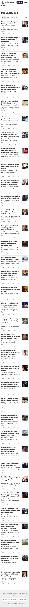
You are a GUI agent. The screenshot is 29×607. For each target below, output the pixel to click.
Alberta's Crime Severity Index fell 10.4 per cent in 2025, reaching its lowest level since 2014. (10, 468)
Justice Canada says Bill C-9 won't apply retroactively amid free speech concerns (10, 495)
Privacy (15, 593)
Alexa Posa (8, 190)
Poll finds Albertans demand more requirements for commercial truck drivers (10, 87)
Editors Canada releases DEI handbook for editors (9, 399)
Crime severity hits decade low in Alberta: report (10, 464)
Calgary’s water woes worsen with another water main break (10, 542)
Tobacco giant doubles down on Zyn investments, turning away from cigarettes (10, 433)
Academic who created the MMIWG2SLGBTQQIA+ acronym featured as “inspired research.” (10, 273)
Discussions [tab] (14, 17)
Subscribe (19, 2)
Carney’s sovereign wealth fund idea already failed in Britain (10, 166)
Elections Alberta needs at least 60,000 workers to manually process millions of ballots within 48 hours (10, 123)
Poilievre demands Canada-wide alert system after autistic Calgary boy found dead (10, 384)
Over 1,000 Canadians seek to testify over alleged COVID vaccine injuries (10, 212)
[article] (14, 28)
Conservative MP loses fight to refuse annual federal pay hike (9, 243)
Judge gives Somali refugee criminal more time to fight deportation (10, 321)
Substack (6, 603)
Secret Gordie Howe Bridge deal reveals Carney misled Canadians (10, 558)
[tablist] (9, 17)
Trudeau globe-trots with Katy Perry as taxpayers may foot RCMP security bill (10, 71)
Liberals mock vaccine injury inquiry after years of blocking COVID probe (10, 352)
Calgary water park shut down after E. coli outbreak (10, 258)
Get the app (22, 599)
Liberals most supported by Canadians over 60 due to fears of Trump (10, 574)
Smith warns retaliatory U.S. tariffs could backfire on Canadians (10, 39)
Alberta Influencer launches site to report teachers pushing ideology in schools (10, 135)
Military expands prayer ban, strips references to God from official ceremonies (9, 418)
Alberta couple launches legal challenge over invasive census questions (10, 103)
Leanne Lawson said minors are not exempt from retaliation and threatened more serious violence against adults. (10, 60)
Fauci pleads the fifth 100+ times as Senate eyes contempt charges (10, 449)
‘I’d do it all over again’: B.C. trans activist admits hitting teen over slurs (10, 55)
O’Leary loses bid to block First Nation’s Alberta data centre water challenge (10, 182)
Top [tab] (8, 17)
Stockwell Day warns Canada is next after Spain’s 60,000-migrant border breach (10, 337)
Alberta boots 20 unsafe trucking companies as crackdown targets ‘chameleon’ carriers (9, 305)
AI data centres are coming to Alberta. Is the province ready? (10, 368)
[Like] (2, 97)
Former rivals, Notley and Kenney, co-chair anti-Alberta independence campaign (9, 24)
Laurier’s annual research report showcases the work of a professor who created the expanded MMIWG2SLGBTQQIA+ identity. (10, 278)
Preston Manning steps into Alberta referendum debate (10, 197)
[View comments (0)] (8, 97)
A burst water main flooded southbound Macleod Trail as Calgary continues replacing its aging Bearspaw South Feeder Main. (9, 547)
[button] (3, 5)
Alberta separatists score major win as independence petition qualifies (10, 510)
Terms (19, 593)
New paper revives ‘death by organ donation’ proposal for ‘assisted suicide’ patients (9, 526)
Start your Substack (10, 599)
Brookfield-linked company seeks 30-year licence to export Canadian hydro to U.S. (10, 479)
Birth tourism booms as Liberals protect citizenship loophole (10, 289)
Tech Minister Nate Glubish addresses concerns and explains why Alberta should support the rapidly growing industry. (10, 373)
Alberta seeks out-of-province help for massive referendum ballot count (10, 119)
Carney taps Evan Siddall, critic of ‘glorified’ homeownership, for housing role (9, 228)
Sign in (25, 2)
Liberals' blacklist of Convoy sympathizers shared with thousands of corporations (10, 150)
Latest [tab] (4, 17)
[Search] (26, 17)
